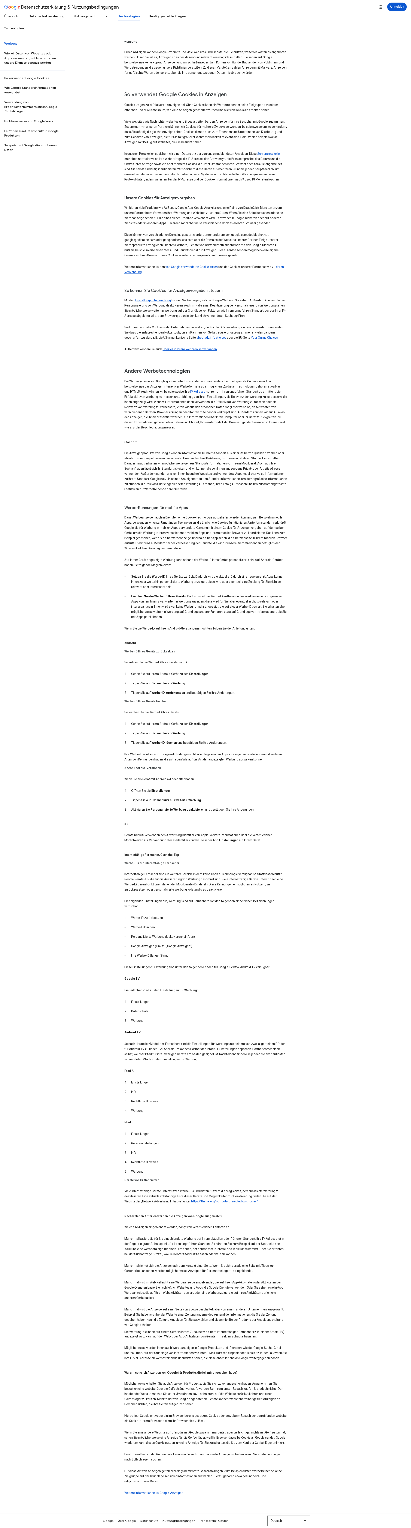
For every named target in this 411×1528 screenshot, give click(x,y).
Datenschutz (149, 1521)
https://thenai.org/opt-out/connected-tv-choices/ (224, 1201)
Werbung (11, 43)
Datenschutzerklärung (46, 16)
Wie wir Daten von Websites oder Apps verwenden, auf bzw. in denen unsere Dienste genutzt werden (30, 58)
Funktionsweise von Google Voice (29, 121)
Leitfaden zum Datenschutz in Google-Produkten (32, 133)
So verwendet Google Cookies (26, 78)
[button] (380, 7)
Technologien (129, 16)
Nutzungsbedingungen (91, 16)
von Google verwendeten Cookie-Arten (191, 267)
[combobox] (288, 1521)
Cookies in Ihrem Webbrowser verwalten (190, 349)
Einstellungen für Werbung (153, 300)
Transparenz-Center (214, 1521)
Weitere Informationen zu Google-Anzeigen (153, 1493)
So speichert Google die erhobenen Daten (30, 147)
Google (108, 1521)
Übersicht (12, 16)
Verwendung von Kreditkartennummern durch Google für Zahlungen (30, 106)
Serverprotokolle (268, 153)
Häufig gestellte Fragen (167, 16)
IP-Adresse (197, 391)
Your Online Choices (264, 337)
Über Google (127, 1521)
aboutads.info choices (211, 337)
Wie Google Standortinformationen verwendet (30, 90)
